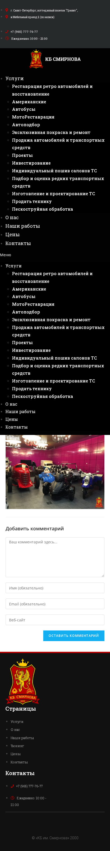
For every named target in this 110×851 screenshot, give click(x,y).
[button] (55, 254)
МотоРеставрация (33, 117)
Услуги (14, 78)
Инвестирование (31, 163)
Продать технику (32, 201)
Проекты (22, 155)
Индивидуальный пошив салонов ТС (54, 170)
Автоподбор (26, 124)
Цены (12, 234)
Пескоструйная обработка (42, 209)
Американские (29, 101)
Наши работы (22, 226)
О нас (12, 217)
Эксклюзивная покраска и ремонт (51, 132)
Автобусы (24, 109)
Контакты (18, 243)
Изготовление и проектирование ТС (53, 193)
